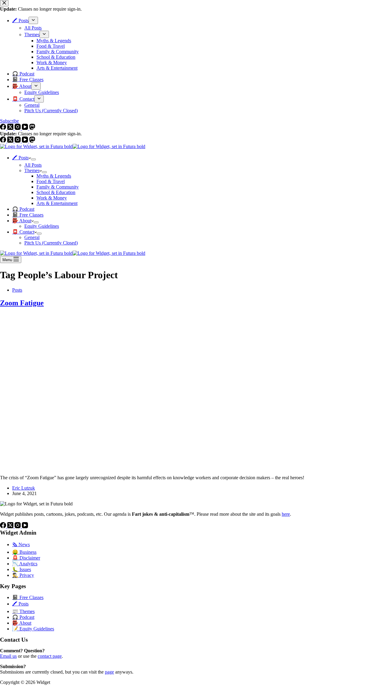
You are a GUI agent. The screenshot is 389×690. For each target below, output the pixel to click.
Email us (8, 656)
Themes (32, 170)
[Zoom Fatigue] (116, 467)
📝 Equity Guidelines (33, 628)
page (109, 671)
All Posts (33, 165)
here (286, 514)
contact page (50, 656)
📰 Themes (23, 611)
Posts (17, 290)
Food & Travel (50, 181)
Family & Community (57, 186)
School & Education (55, 192)
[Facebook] (3, 141)
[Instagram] (18, 141)
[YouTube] (25, 141)
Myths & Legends (53, 176)
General (32, 237)
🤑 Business (24, 552)
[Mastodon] (32, 141)
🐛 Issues (21, 569)
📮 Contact (23, 231)
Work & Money (51, 197)
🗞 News (21, 544)
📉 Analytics (24, 563)
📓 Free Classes (27, 214)
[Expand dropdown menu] (33, 159)
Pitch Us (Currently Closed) (51, 242)
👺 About (21, 220)
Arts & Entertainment (56, 203)
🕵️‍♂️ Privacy (23, 575)
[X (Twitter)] (11, 141)
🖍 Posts (20, 157)
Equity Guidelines (41, 226)
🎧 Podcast (23, 209)
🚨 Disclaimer (26, 557)
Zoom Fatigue (22, 303)
